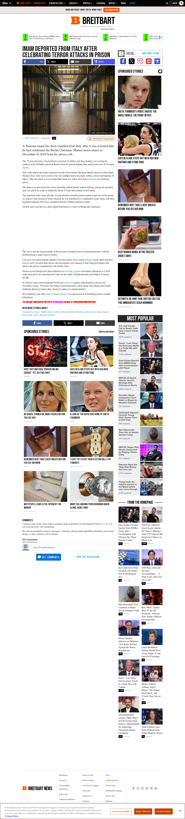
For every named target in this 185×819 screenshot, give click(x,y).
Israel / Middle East (43, 311)
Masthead (63, 775)
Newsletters (40, 3)
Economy (101, 3)
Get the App (110, 786)
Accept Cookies (164, 811)
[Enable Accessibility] (181, 3)
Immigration (28, 311)
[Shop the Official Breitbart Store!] (151, 53)
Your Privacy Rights (121, 811)
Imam (25, 314)
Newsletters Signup (114, 791)
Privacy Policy (88, 780)
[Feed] (156, 788)
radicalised (93, 178)
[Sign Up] (111, 10)
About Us (63, 780)
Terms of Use (87, 775)
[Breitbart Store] (132, 3)
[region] (92, 811)
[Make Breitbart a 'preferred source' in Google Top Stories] (101, 138)
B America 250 (56, 3)
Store (108, 775)
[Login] (174, 3)
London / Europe (60, 311)
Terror (36, 314)
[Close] (180, 811)
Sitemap (109, 801)
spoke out (68, 282)
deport (106, 311)
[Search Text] (167, 3)
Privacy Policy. (12, 816)
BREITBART (98, 20)
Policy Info (63, 794)
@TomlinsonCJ (57, 302)
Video (123, 3)
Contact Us (87, 796)
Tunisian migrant (47, 314)
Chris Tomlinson (32, 138)
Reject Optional (143, 811)
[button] (7, 3)
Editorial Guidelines (67, 799)
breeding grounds (73, 271)
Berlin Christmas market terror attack (85, 311)
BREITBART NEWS (40, 788)
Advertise (86, 791)
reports (25, 167)
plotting (88, 259)
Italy (30, 314)
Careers (85, 801)
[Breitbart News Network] (121, 53)
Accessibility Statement (64, 787)
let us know (105, 523)
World (111, 3)
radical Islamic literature (57, 293)
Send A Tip (110, 796)
